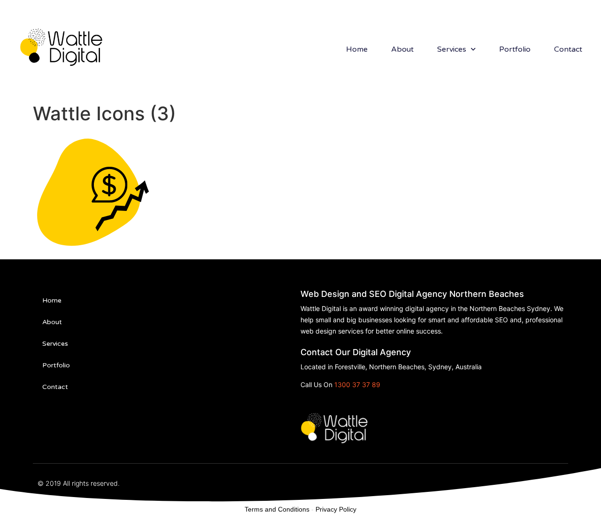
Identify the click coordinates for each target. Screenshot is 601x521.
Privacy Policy (336, 509)
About (402, 49)
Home (357, 49)
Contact (568, 49)
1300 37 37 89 (357, 385)
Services (451, 49)
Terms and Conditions (277, 509)
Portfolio (515, 49)
